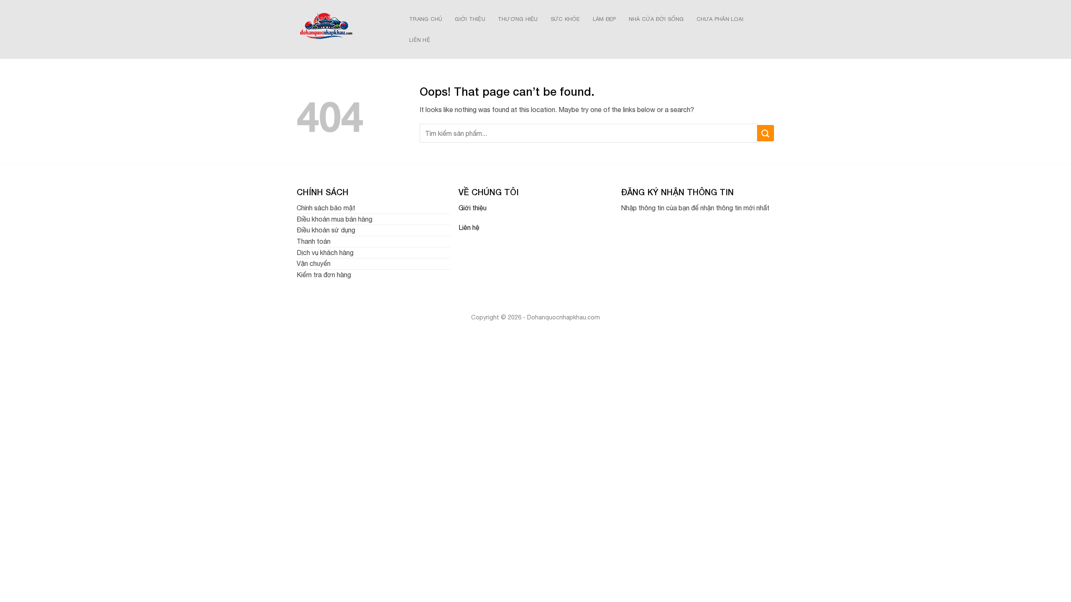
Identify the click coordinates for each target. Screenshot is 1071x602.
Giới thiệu (473, 208)
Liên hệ (469, 227)
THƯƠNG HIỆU (518, 19)
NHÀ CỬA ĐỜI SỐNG (656, 19)
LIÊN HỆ (419, 40)
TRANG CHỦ (425, 19)
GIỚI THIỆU (470, 19)
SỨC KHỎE (565, 19)
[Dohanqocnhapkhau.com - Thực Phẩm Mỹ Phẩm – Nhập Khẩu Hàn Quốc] (343, 29)
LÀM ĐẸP (604, 19)
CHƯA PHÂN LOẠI (720, 19)
